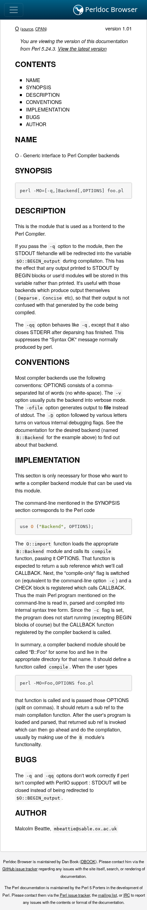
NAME (33, 79)
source (27, 28)
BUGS (33, 116)
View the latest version (82, 48)
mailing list (107, 895)
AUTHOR (36, 124)
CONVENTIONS (44, 101)
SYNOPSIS (38, 87)
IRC (126, 895)
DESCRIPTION (42, 94)
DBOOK (88, 861)
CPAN (40, 28)
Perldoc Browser (110, 9)
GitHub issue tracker (20, 868)
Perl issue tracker (75, 895)
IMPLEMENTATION (47, 109)
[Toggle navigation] (13, 10)
